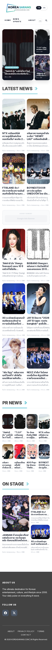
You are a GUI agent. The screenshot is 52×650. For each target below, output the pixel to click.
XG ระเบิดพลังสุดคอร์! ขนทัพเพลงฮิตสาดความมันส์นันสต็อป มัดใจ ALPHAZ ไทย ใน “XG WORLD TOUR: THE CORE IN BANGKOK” (13, 320)
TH (39, 8)
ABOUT (32, 20)
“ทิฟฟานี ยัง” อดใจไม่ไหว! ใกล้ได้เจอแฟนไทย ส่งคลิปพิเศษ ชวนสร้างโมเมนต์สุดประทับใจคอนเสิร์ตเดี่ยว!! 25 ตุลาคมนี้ (17, 72)
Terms (40, 631)
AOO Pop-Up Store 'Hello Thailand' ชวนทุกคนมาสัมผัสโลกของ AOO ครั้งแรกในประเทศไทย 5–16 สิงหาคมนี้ (32, 465)
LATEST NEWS (17, 88)
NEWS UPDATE (17, 20)
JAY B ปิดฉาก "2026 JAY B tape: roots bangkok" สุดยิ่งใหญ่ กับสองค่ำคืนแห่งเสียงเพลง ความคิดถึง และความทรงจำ (38, 320)
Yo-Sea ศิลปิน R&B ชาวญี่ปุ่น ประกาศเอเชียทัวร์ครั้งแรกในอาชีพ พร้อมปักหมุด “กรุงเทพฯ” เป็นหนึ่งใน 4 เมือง (32, 435)
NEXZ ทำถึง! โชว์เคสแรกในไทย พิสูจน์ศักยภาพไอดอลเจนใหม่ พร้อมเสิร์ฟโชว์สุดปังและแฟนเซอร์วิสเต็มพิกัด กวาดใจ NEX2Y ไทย (37, 375)
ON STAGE (13, 484)
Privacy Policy (26, 631)
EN (44, 8)
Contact (26, 635)
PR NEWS (12, 402)
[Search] (46, 20)
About (11, 631)
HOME (8, 20)
